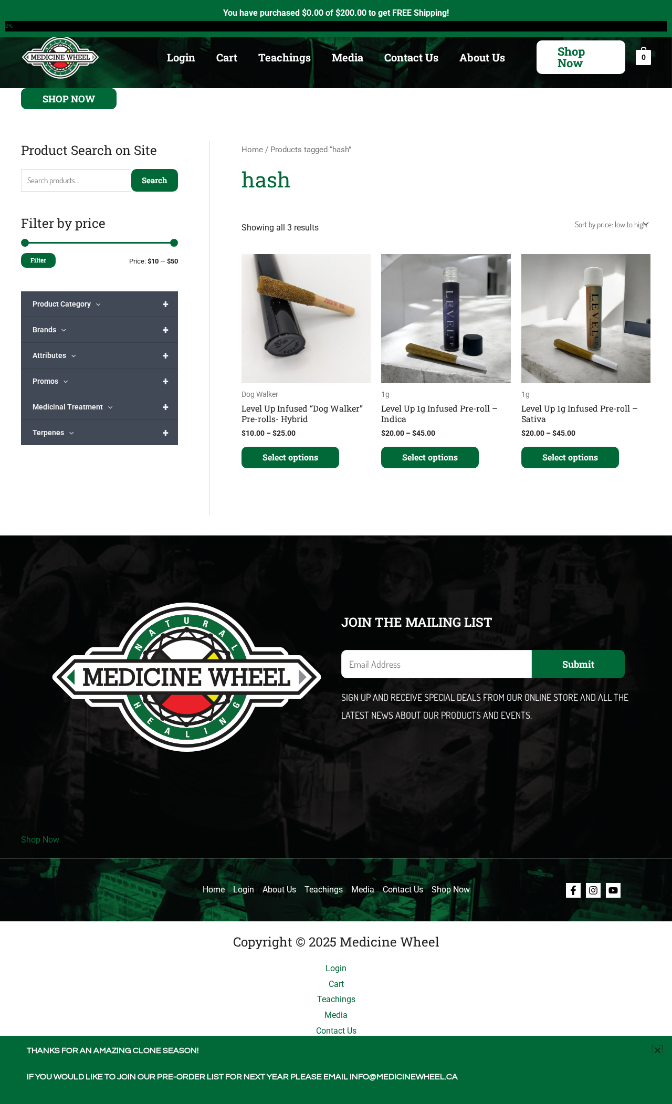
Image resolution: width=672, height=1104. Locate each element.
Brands (101, 329)
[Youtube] (613, 890)
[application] (95, 304)
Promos (101, 381)
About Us (482, 57)
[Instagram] (593, 890)
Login (181, 57)
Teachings (284, 57)
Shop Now (40, 840)
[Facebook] (573, 890)
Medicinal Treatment (101, 407)
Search (154, 180)
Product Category (101, 304)
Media (347, 57)
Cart (226, 57)
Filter (38, 260)
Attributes (101, 355)
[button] (581, 57)
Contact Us (411, 57)
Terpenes (101, 432)
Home (252, 149)
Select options (290, 456)
